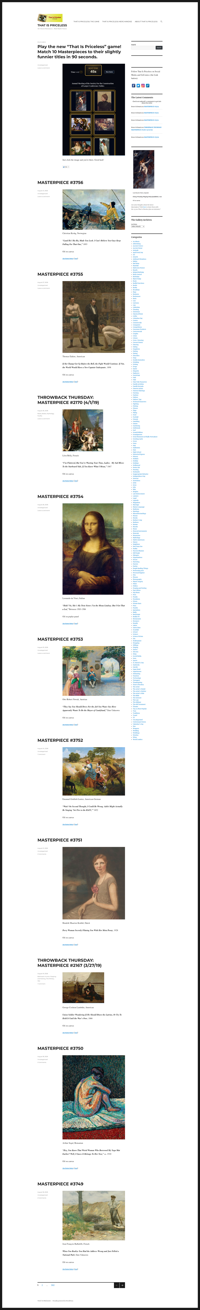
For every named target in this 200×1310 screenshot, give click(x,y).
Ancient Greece (138, 246)
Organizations (137, 557)
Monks (135, 518)
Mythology (50, 413)
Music (135, 529)
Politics (135, 586)
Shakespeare (137, 641)
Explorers (136, 373)
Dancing (136, 345)
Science (135, 634)
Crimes (135, 338)
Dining (135, 353)
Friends (135, 419)
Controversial (137, 331)
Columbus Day (137, 318)
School (135, 632)
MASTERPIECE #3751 (60, 840)
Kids (134, 489)
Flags (134, 410)
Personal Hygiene (139, 573)
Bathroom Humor (44, 976)
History (135, 456)
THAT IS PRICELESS (52, 25)
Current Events (138, 342)
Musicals (136, 533)
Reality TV (136, 617)
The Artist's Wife (138, 693)
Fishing (135, 406)
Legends (136, 500)
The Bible (136, 696)
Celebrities (136, 307)
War (39, 981)
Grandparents (137, 434)
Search (133, 45)
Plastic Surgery (138, 581)
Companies (136, 325)
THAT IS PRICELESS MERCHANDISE (117, 22)
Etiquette (136, 371)
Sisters (135, 649)
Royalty (135, 623)
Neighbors (136, 544)
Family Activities (138, 384)
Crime (135, 336)
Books (44, 413)
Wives (135, 737)
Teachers (136, 676)
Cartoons (136, 303)
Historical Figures (139, 454)
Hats (134, 450)
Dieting (135, 351)
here (144, 207)
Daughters (136, 349)
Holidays (136, 463)
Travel (135, 715)
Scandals (136, 630)
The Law (136, 700)
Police (135, 584)
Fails (134, 380)
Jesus (134, 485)
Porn (134, 595)
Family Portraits (138, 386)
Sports (135, 660)
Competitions (137, 327)
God (134, 430)
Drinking (136, 362)
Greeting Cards (138, 439)
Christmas (136, 312)
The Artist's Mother (139, 691)
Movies (135, 524)
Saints (135, 625)
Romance (136, 621)
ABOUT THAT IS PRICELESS (146, 22)
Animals (135, 250)
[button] (161, 21)
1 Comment (41, 754)
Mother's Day (137, 520)
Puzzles (135, 608)
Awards (135, 257)
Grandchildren (138, 432)
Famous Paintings (139, 391)
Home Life (136, 467)
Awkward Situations (139, 259)
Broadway (136, 290)
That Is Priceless (138, 685)
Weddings (136, 733)
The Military (50, 978)
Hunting (136, 470)
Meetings (136, 511)
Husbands (136, 472)
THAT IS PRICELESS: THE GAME (86, 22)
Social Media (137, 656)
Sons (134, 658)
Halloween (136, 448)
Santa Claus (137, 628)
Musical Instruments (140, 531)
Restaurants (137, 619)
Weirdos (135, 735)
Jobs (134, 487)
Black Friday (137, 279)
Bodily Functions (138, 283)
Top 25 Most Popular (140, 709)
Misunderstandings (139, 513)
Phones (135, 577)
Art (134, 255)
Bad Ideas (136, 263)
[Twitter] (138, 85)
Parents (135, 564)
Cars (134, 301)
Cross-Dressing (138, 340)
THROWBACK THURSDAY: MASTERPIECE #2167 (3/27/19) (70, 963)
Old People (136, 553)
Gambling (136, 421)
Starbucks (136, 665)
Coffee (135, 316)
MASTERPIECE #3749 (60, 1183)
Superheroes (137, 671)
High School (137, 452)
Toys (134, 711)
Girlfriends (136, 428)
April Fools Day (138, 252)
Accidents (136, 241)
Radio (135, 612)
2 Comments (42, 854)
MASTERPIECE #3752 (60, 740)
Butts (134, 298)
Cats (134, 305)
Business (136, 294)
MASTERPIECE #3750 (60, 1048)
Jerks (134, 483)
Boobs (135, 285)
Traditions (136, 713)
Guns (134, 443)
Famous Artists (138, 388)
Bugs (134, 292)
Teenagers (136, 680)
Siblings (135, 645)
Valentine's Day (138, 724)
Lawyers (135, 496)
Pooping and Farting (139, 588)
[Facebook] (133, 85)
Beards (135, 270)
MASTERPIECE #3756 (60, 182)
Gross (135, 441)
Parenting (136, 562)
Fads (134, 377)
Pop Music (136, 592)
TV (134, 717)
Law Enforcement (139, 494)
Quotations (136, 610)
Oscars (135, 560)
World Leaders (137, 739)
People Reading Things (140, 568)
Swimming (136, 674)
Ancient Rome (137, 248)
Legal (134, 498)
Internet (135, 478)
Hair (134, 445)
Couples (135, 334)
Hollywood (136, 465)
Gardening (136, 426)
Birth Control (137, 274)
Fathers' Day (137, 399)
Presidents (136, 599)
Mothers (136, 522)
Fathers (135, 397)
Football (135, 417)
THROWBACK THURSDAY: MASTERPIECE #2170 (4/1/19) (68, 400)
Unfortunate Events (139, 722)
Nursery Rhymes (138, 551)
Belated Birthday (138, 272)
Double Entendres (139, 360)
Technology (137, 678)
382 (53, 1285)
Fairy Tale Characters (140, 382)
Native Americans (139, 540)
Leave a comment (44, 68)
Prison (135, 601)
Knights (135, 492)
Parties (135, 566)
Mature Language (138, 507)
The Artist (136, 687)
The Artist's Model (139, 689)
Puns (134, 606)
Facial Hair (136, 375)
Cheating (136, 309)
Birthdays (136, 277)
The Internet (137, 698)
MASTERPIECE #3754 (60, 496)
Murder (135, 527)
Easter (135, 369)
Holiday (135, 461)
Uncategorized (43, 65)
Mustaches (136, 535)
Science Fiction (138, 636)
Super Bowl (136, 669)
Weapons (136, 728)
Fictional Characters (139, 402)
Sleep (134, 654)
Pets (134, 575)
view (76, 258)
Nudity (40, 416)
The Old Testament (139, 704)
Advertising (137, 244)
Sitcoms (135, 652)
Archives (134, 224)
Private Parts (137, 603)
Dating (135, 347)
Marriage (136, 505)
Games (135, 424)
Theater (135, 706)
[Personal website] (147, 85)
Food (134, 415)
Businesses (136, 296)
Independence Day (139, 476)
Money (135, 516)
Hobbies (135, 459)
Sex (134, 638)
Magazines (136, 502)
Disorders (136, 356)
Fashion (135, 395)
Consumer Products (139, 329)
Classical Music (138, 314)
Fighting (136, 404)
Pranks (135, 597)
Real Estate (136, 614)
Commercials (137, 323)
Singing (135, 647)
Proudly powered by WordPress (63, 1301)
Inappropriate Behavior (140, 474)
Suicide (135, 667)
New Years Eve (137, 546)
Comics (135, 320)
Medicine (136, 509)
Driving (135, 364)
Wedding (136, 731)
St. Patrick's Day (138, 663)
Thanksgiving (137, 682)
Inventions (136, 481)
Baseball (135, 266)
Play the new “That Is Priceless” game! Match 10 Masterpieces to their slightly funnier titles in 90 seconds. (79, 51)
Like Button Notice (67, 258)
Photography (137, 579)
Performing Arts (138, 570)
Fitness (135, 408)
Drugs (135, 366)
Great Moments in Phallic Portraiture (145, 437)
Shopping (136, 643)
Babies (135, 261)
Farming (136, 393)
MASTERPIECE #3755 (60, 274)
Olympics (136, 555)
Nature (135, 542)
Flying (135, 413)
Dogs (134, 358)
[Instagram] (143, 85)
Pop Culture (137, 590)
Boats (39, 413)
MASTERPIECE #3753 (60, 639)
